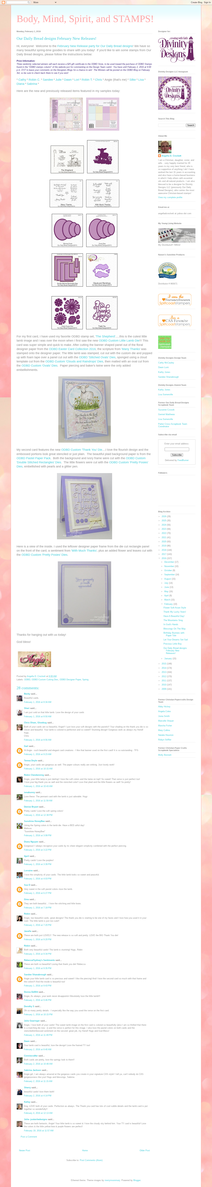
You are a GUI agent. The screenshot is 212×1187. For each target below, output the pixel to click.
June (167, 587)
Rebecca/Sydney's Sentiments (39, 960)
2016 (164, 558)
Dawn (27, 1041)
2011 (164, 680)
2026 (164, 516)
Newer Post (24, 1150)
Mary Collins (164, 730)
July (166, 583)
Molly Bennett (164, 755)
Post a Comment (29, 1136)
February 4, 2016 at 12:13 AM (38, 1113)
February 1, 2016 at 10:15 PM (38, 1014)
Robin (27, 914)
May (166, 591)
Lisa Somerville (165, 394)
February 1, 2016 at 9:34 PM (37, 954)
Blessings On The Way (174, 628)
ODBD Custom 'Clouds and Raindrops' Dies (74, 361)
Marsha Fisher (165, 725)
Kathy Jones (164, 372)
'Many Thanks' (130, 349)
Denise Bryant (31, 807)
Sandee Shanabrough (35, 974)
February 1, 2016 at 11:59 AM (38, 800)
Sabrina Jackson (32, 1070)
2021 (164, 537)
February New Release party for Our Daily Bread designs (95, 46)
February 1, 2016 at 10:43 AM (38, 786)
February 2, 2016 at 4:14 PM (37, 1095)
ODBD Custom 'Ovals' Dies (39, 365)
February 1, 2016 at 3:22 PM (37, 850)
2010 (164, 684)
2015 (164, 663)
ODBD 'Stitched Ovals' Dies (97, 357)
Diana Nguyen (31, 841)
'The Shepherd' (105, 336)
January (168, 658)
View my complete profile (170, 197)
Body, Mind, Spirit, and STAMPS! (85, 18)
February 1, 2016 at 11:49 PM (38, 1035)
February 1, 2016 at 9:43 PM (37, 985)
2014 (164, 668)
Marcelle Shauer (166, 721)
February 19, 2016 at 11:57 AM (38, 1130)
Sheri (26, 708)
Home (85, 1150)
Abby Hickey (164, 706)
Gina (26, 899)
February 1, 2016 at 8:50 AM (37, 716)
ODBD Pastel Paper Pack (34, 458)
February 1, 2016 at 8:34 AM (37, 702)
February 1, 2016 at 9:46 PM (37, 1000)
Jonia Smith (164, 716)
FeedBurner (183, 460)
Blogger (136, 1180)
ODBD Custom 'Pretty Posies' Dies (44, 554)
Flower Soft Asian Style (174, 607)
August (168, 579)
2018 (164, 550)
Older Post (145, 1150)
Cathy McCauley (166, 362)
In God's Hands (170, 624)
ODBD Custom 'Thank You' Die (81, 449)
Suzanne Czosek (166, 409)
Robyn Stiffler (164, 739)
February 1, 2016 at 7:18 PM (37, 907)
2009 (164, 689)
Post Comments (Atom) (91, 1160)
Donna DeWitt (31, 992)
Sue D (27, 885)
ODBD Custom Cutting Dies (45, 679)
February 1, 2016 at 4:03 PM (37, 878)
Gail (26, 746)
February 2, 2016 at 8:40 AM (37, 1049)
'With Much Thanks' (84, 550)
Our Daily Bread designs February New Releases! (175, 650)
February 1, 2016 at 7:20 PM (37, 925)
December (169, 562)
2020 (164, 541)
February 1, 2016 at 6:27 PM (37, 893)
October (168, 570)
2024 (164, 525)
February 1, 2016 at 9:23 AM (37, 754)
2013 (164, 672)
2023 (164, 529)
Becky (27, 694)
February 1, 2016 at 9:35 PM (37, 968)
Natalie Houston (165, 735)
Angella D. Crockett (171, 156)
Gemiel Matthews (166, 414)
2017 (164, 554)
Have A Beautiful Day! (174, 616)
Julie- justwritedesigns (35, 1119)
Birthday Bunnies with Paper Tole (173, 634)
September (169, 574)
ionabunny (29, 792)
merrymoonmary (112, 1180)
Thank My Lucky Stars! (174, 612)
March (167, 599)
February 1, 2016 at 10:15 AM (38, 768)
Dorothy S (29, 1006)
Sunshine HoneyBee (34, 821)
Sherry (27, 1087)
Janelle (27, 931)
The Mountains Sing (173, 620)
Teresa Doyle (30, 760)
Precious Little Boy (172, 644)
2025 (164, 520)
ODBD (27, 679)
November (169, 566)
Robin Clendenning (34, 775)
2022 (164, 533)
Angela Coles (164, 711)
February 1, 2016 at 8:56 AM (37, 740)
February (168, 604)
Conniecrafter (31, 1055)
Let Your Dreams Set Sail (175, 639)
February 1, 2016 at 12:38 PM (38, 815)
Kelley (27, 1102)
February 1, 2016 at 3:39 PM (37, 864)
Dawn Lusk (163, 367)
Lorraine (28, 870)
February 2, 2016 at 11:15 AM (38, 1081)
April (26, 856)
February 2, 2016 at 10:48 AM (38, 1064)
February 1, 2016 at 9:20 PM (37, 939)
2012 (164, 676)
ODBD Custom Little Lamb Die (119, 340)
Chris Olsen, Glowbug (35, 722)
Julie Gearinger (32, 1021)
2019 (164, 545)
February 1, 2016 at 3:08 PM (37, 835)
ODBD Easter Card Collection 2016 (72, 349)
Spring (85, 679)
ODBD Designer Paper (70, 679)
